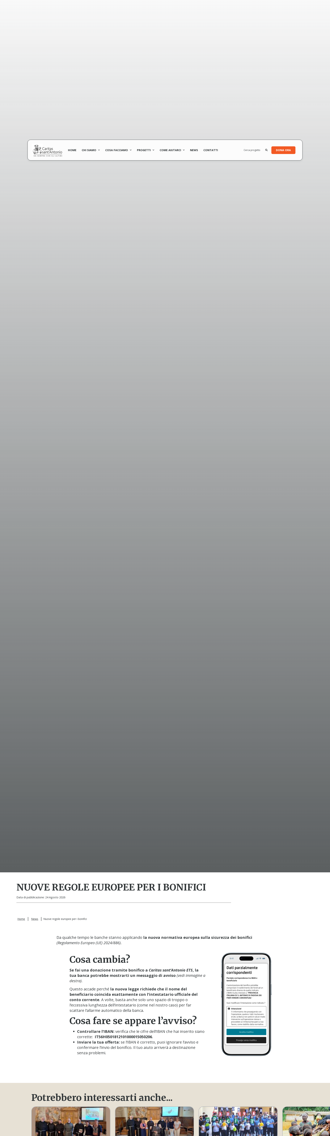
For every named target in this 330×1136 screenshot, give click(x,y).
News (194, 150)
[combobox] (254, 150)
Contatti (210, 150)
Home (72, 150)
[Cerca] (266, 150)
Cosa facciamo (116, 150)
